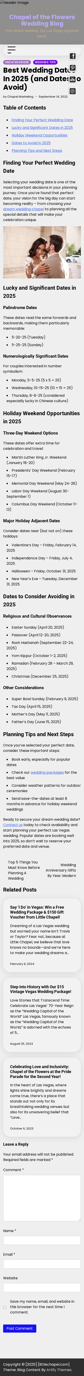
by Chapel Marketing (18, 96)
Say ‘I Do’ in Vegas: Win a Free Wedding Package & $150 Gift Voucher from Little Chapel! (37, 912)
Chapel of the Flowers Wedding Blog (42, 20)
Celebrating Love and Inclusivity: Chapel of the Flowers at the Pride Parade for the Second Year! (40, 1071)
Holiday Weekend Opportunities (39, 135)
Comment (13, 1169)
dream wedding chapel (23, 209)
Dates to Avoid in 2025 (31, 143)
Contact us (13, 824)
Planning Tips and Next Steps (37, 150)
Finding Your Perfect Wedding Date (42, 120)
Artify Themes (59, 1369)
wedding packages (47, 772)
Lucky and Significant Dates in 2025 (42, 127)
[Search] (73, 50)
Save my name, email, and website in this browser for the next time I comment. (42, 1307)
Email (9, 1254)
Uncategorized (17, 62)
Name (9, 1230)
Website (10, 1278)
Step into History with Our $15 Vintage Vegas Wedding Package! (40, 989)
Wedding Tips (45, 62)
